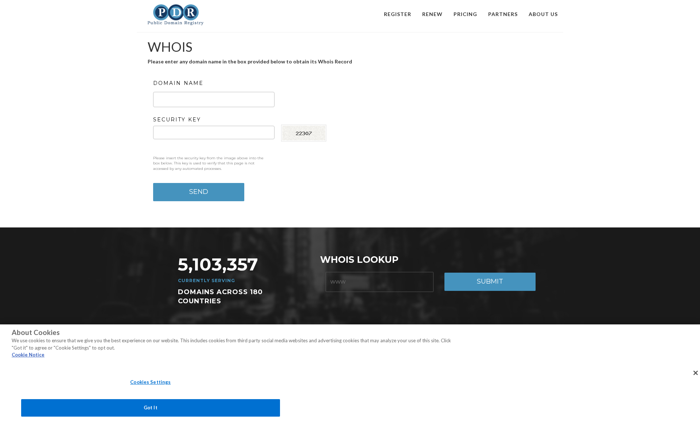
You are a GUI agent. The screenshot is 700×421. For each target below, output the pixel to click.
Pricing (465, 14)
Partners (503, 14)
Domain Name (178, 83)
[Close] (695, 373)
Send (198, 192)
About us (543, 14)
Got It (151, 407)
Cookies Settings (150, 382)
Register (397, 14)
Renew (432, 14)
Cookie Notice (28, 355)
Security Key (177, 119)
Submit (490, 281)
